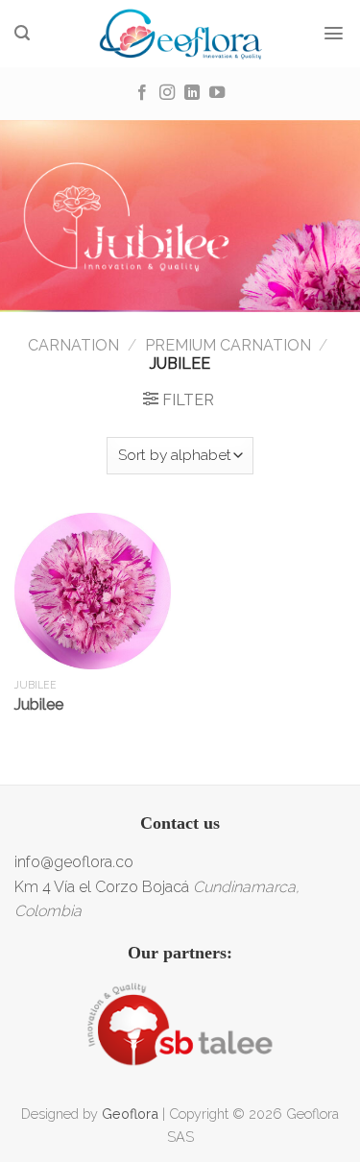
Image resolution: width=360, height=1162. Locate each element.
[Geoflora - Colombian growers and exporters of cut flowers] (180, 34)
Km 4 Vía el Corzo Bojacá (101, 887)
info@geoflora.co (73, 862)
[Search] (22, 33)
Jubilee (38, 704)
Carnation (73, 345)
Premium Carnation (228, 345)
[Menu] (334, 33)
